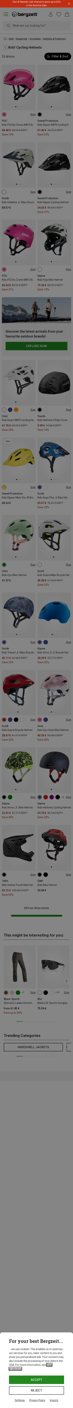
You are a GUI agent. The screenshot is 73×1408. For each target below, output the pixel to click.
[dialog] (36, 1370)
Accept (36, 1380)
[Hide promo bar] (69, 4)
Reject (36, 1390)
